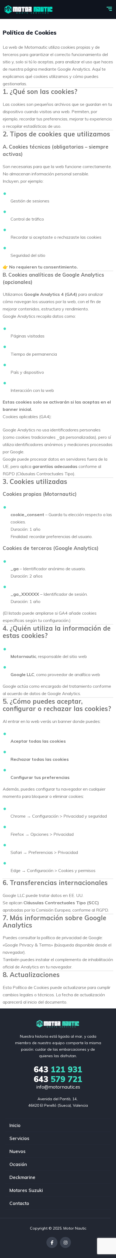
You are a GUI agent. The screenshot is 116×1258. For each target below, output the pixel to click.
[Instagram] (65, 1242)
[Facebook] (51, 1242)
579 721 (58, 1079)
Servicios (19, 1138)
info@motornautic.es (58, 1087)
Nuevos (17, 1151)
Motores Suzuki (26, 1190)
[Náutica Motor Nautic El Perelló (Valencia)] (29, 9)
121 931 (58, 1069)
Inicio (15, 1125)
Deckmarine (22, 1177)
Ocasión (18, 1164)
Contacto (19, 1203)
